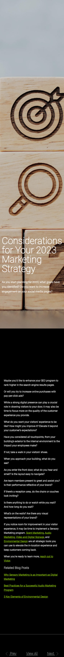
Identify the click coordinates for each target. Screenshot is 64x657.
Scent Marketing (35, 532)
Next (51, 653)
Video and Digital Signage (30, 537)
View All (32, 653)
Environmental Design (16, 541)
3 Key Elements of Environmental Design (26, 596)
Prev (12, 653)
